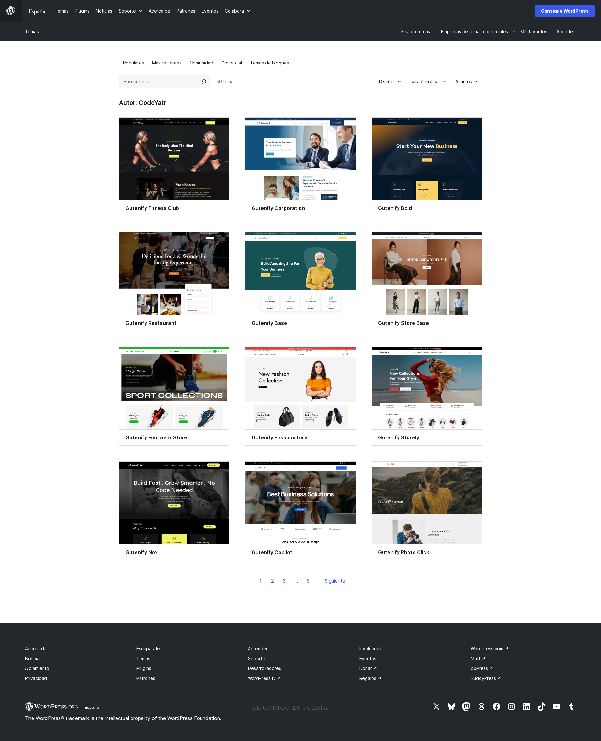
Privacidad (36, 678)
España (92, 707)
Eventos (367, 658)
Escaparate (148, 648)
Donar (368, 668)
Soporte (256, 658)
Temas (32, 31)
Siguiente (335, 581)
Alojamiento (37, 668)
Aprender (258, 648)
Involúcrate (371, 648)
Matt (478, 658)
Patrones (145, 678)
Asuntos (463, 81)
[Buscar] (204, 81)
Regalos (370, 678)
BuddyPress (486, 678)
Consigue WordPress (565, 10)
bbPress (482, 668)
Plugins (143, 668)
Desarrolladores (264, 668)
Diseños (387, 81)
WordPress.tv (264, 678)
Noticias (33, 658)
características (425, 81)
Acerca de (36, 648)
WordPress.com (490, 648)
